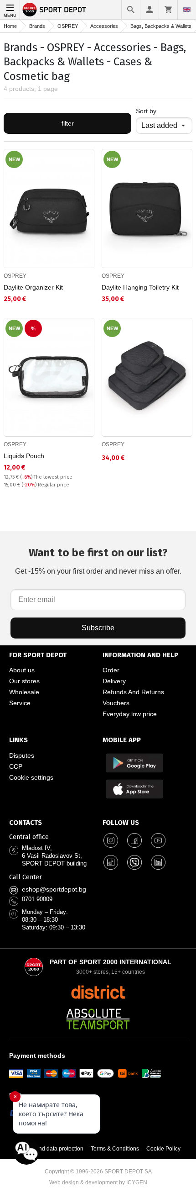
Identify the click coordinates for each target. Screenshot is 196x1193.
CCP (15, 766)
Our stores (24, 681)
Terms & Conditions (115, 1148)
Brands (37, 26)
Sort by (146, 111)
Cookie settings (31, 777)
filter (68, 123)
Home (10, 26)
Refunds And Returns (133, 692)
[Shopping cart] (168, 9)
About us (22, 670)
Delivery (114, 681)
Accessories (104, 26)
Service (20, 703)
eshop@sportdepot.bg (54, 889)
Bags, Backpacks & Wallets (160, 26)
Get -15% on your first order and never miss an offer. (98, 560)
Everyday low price (130, 714)
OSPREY (67, 26)
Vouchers (116, 703)
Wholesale (24, 692)
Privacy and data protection (49, 1148)
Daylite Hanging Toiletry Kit (140, 287)
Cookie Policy (163, 1148)
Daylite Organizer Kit (33, 287)
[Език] (187, 9)
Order (111, 670)
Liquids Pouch (24, 455)
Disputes (21, 755)
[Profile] (149, 9)
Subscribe (98, 628)
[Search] (131, 9)
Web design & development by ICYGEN (98, 1182)
